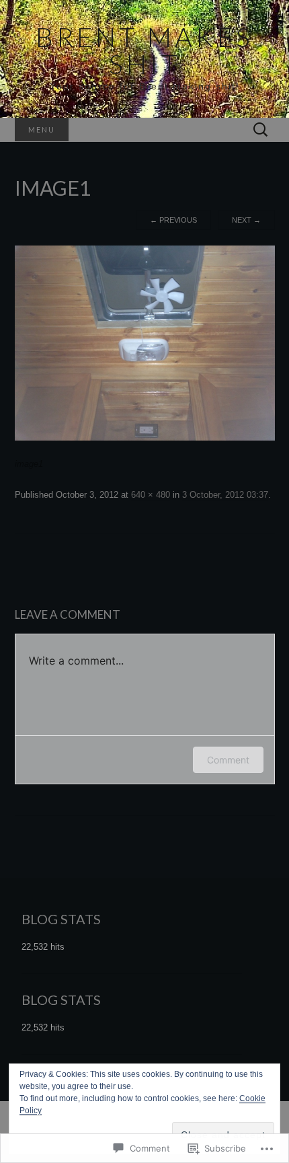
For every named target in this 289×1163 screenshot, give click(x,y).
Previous (173, 220)
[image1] (145, 343)
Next (246, 220)
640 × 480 (150, 495)
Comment (228, 759)
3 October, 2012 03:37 (225, 495)
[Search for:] (261, 130)
